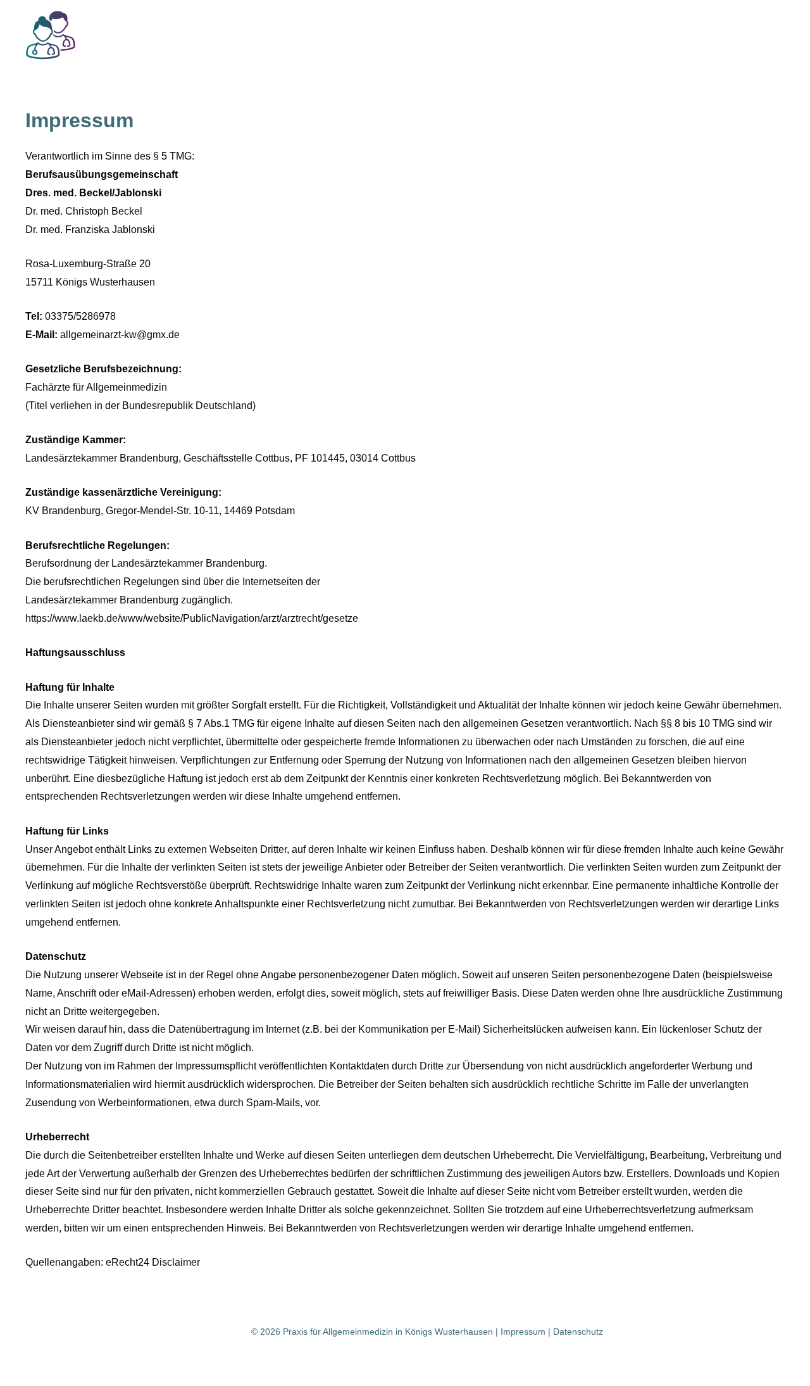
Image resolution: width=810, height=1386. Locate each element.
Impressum (523, 1331)
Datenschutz (578, 1331)
